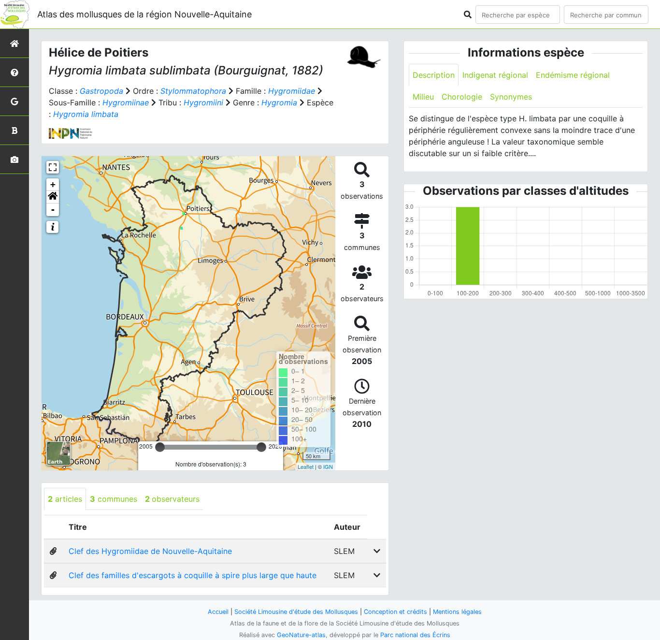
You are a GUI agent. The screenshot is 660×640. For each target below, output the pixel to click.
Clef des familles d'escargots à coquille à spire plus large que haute (192, 575)
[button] (52, 197)
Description (434, 75)
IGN (328, 466)
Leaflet (306, 466)
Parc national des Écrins (415, 635)
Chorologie (462, 97)
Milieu (423, 97)
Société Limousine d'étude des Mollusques (296, 611)
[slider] (160, 447)
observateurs (172, 499)
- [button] (53, 209)
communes (113, 499)
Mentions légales (457, 611)
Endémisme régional (573, 75)
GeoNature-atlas (301, 635)
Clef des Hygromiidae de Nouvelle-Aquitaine (150, 551)
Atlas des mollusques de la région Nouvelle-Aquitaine (144, 14)
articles (65, 499)
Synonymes (511, 97)
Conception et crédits (395, 611)
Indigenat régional (495, 75)
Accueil (218, 611)
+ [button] (53, 184)
